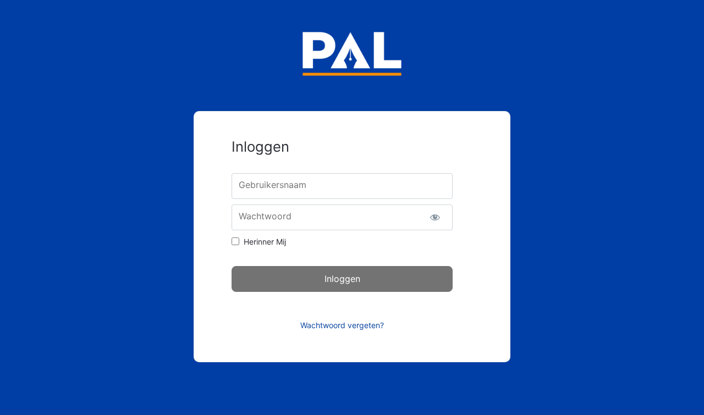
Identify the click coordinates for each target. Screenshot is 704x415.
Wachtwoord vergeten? (342, 325)
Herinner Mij (265, 241)
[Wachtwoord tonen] (435, 217)
